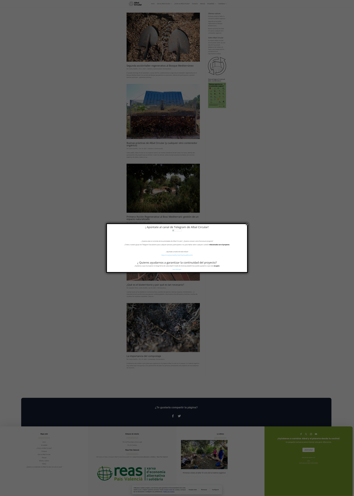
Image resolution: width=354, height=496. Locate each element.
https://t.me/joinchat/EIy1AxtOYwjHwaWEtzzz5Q (177, 255)
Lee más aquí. (177, 269)
